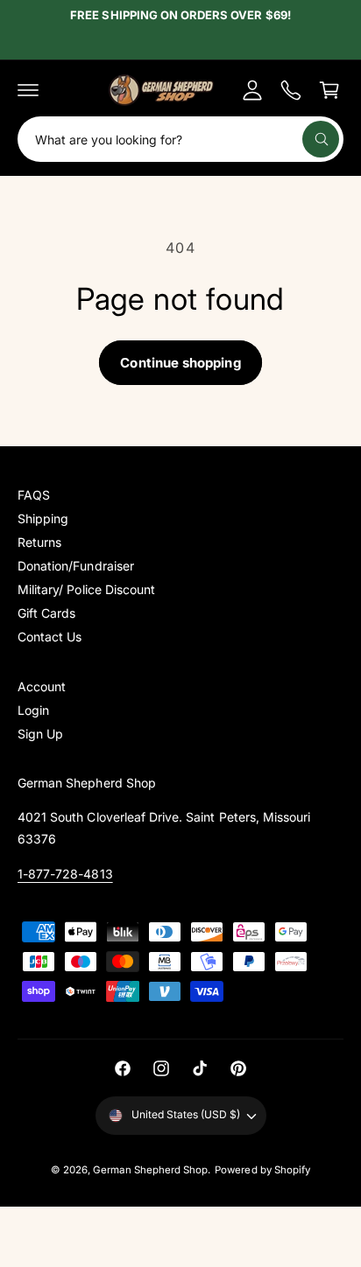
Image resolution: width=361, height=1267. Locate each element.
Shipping (43, 518)
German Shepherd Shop (150, 1170)
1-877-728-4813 (65, 873)
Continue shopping (180, 362)
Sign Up (40, 733)
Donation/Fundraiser (76, 565)
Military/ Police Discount (86, 589)
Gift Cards (46, 613)
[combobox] (180, 139)
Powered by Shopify (262, 1170)
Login (33, 710)
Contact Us (49, 636)
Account (42, 686)
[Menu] (28, 90)
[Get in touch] (291, 90)
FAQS (34, 494)
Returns (39, 542)
